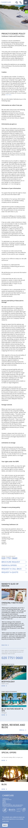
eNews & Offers (9, 565)
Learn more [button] (5, 821)
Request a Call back (12, 568)
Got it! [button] (5, 825)
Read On (4, 645)
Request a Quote (10, 572)
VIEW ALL (21, 730)
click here (8, 95)
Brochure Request (11, 562)
